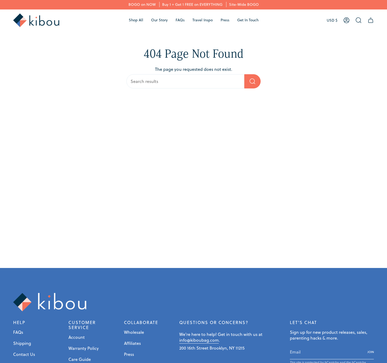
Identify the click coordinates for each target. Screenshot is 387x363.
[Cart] (371, 20)
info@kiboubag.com (199, 340)
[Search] (252, 81)
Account (76, 337)
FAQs (18, 332)
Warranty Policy (83, 348)
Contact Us (24, 354)
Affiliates (132, 343)
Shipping (22, 343)
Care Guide (79, 359)
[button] (136, 20)
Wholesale (134, 332)
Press (129, 354)
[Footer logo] (50, 302)
